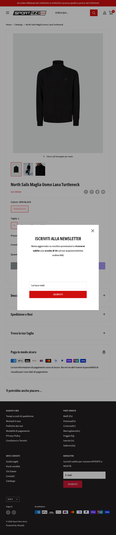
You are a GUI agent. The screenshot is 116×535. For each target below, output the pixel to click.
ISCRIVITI (58, 294)
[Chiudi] (92, 230)
